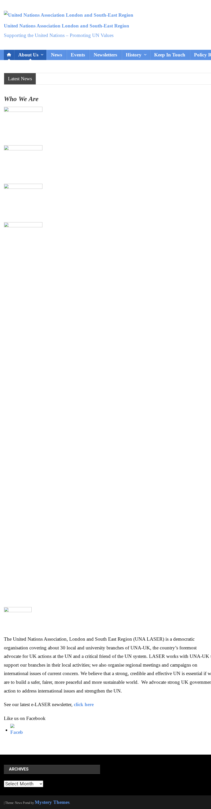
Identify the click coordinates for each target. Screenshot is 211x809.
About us (28, 54)
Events (78, 54)
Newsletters (105, 54)
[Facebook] (16, 730)
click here (84, 704)
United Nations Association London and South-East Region (66, 25)
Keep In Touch (169, 54)
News (56, 54)
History (134, 54)
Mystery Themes (52, 802)
